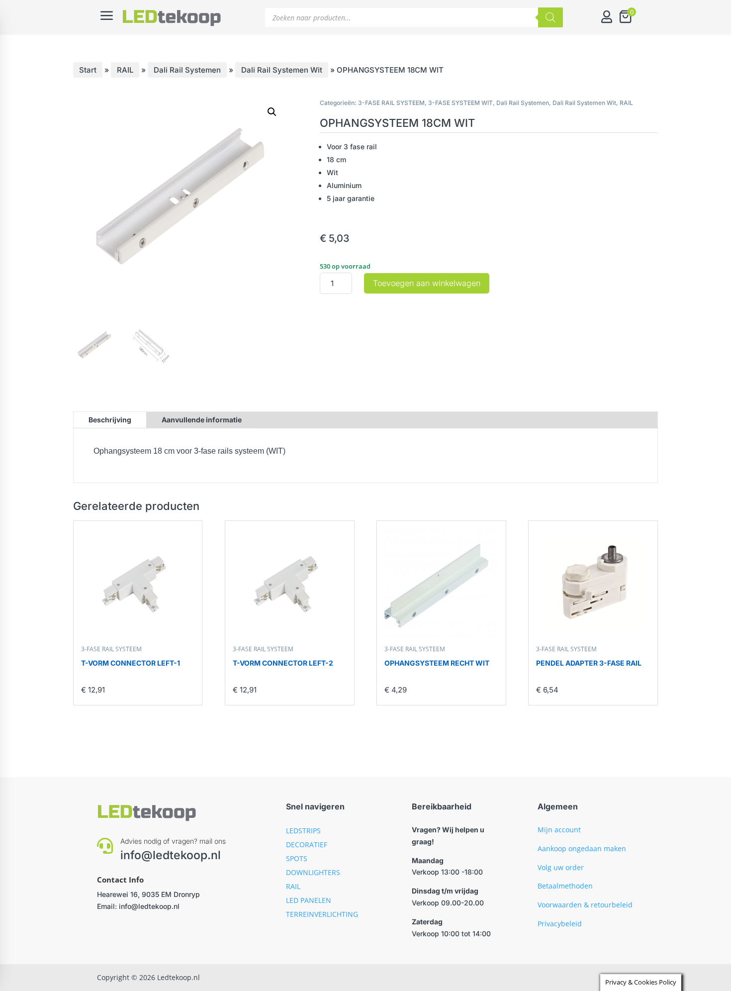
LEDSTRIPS (303, 830)
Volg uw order (561, 867)
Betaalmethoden (565, 886)
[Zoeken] (550, 17)
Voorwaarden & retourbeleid (585, 904)
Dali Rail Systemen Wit (281, 70)
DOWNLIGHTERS (313, 872)
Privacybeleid (560, 923)
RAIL (125, 70)
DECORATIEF (306, 844)
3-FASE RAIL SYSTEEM (391, 102)
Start (87, 70)
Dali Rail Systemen (187, 70)
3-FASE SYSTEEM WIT (460, 102)
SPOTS (296, 858)
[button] (272, 112)
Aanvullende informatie (202, 419)
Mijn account (559, 829)
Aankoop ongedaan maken (582, 848)
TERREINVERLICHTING (322, 914)
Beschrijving (110, 419)
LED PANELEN (308, 900)
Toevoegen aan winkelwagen (426, 283)
